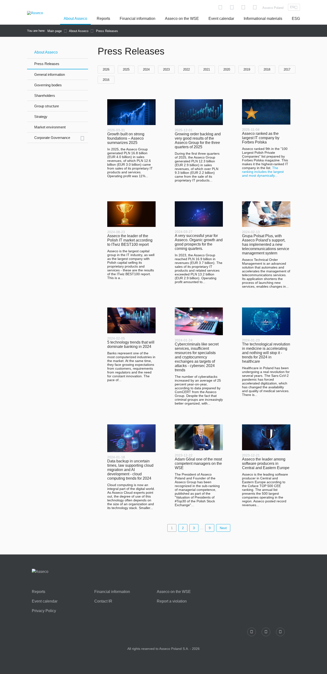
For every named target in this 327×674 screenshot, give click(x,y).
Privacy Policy (44, 611)
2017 (287, 69)
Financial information (137, 18)
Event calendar (221, 18)
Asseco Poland (272, 8)
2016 (106, 80)
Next (223, 528)
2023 (166, 69)
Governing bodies (48, 85)
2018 (267, 69)
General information (49, 74)
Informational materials (263, 18)
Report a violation (172, 601)
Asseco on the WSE (182, 18)
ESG (296, 18)
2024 (146, 69)
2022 (186, 69)
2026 (106, 69)
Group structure (46, 106)
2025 (126, 69)
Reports (103, 18)
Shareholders (44, 95)
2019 (246, 69)
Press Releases (46, 64)
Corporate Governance (52, 138)
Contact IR (103, 601)
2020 (226, 69)
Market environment (50, 127)
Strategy (40, 117)
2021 (206, 69)
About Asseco (75, 18)
